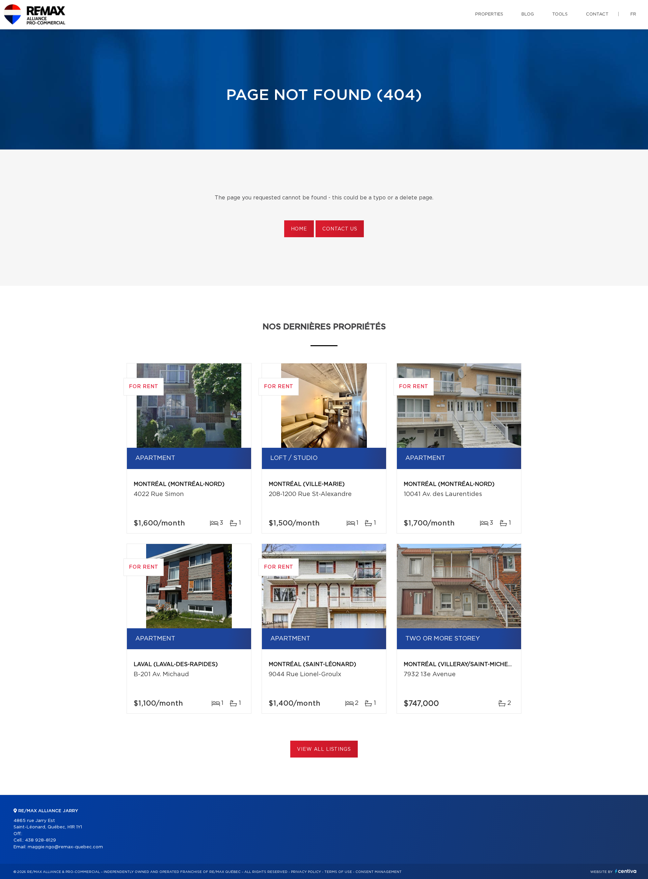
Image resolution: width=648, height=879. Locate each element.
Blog (527, 14)
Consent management (378, 872)
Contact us (339, 229)
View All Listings (324, 749)
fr (633, 14)
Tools (560, 14)
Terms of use (338, 872)
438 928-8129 (40, 840)
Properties (489, 14)
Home (299, 229)
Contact (597, 14)
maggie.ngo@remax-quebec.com (65, 847)
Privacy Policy (306, 872)
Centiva (626, 871)
